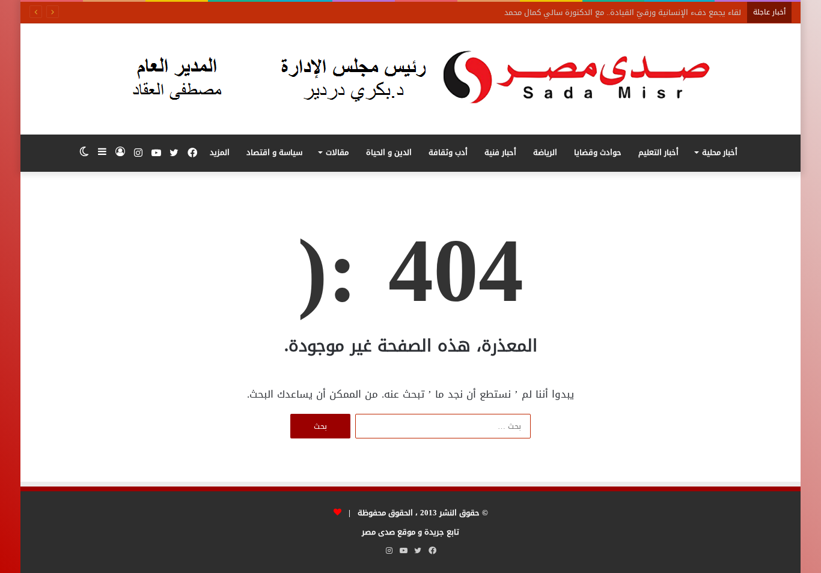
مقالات (337, 152)
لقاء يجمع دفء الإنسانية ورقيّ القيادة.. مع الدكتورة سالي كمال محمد (622, 12)
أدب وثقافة (448, 152)
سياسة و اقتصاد (274, 152)
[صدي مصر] (411, 79)
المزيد (220, 152)
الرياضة (545, 152)
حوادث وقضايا (597, 152)
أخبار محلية (719, 152)
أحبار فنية (500, 152)
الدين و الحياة (389, 152)
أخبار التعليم (658, 152)
